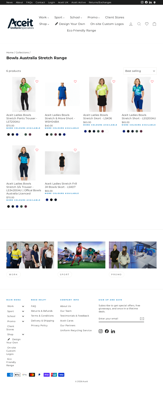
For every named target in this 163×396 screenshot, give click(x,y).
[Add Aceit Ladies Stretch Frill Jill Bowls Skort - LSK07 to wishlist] (75, 150)
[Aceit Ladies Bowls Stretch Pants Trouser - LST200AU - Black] (8, 134)
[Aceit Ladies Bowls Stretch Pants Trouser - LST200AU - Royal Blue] (17, 134)
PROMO (116, 274)
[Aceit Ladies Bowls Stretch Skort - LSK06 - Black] (89, 131)
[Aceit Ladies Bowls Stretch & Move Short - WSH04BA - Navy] (59, 134)
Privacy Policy (39, 325)
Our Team (66, 311)
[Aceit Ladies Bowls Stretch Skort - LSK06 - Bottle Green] (98, 131)
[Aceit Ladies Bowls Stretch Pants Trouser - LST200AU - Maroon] (30, 134)
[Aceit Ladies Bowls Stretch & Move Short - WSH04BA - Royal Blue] (64, 134)
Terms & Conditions (42, 315)
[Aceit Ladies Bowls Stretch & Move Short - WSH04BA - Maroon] (55, 134)
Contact (40, 2)
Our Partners (67, 325)
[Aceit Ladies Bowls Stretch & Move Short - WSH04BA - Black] (47, 134)
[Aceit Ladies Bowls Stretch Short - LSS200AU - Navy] (132, 131)
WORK (13, 274)
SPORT (65, 274)
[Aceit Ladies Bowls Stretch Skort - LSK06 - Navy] (94, 131)
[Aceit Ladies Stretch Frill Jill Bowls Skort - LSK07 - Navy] (55, 199)
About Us (65, 306)
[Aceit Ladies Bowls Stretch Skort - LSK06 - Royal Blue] (85, 131)
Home (10, 52)
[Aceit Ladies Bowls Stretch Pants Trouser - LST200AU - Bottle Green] (25, 134)
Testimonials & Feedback (74, 315)
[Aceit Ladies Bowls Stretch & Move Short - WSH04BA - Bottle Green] (51, 134)
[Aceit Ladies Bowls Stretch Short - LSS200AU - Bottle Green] (136, 131)
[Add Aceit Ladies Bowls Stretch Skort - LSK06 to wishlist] (114, 81)
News (9, 2)
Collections (22, 52)
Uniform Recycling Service (76, 330)
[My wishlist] (146, 24)
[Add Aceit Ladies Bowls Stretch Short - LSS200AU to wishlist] (152, 81)
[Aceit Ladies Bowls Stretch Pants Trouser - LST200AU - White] (21, 134)
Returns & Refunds (42, 311)
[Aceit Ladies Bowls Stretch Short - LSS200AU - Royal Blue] (123, 131)
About (19, 2)
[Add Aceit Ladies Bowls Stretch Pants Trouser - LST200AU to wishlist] (37, 81)
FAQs (29, 2)
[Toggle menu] (23, 306)
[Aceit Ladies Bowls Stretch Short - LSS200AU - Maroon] (141, 131)
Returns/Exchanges (100, 2)
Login (51, 2)
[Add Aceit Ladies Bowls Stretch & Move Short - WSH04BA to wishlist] (75, 81)
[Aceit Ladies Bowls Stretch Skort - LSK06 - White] (106, 131)
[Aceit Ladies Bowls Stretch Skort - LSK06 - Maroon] (102, 131)
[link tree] (154, 2)
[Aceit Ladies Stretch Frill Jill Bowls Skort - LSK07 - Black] (51, 199)
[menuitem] (44, 17)
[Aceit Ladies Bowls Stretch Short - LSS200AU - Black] (128, 131)
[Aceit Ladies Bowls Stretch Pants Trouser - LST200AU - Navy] (12, 134)
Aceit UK (63, 2)
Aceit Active (78, 2)
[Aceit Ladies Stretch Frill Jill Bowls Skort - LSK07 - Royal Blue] (47, 199)
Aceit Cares (66, 320)
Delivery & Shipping (42, 320)
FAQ (33, 306)
